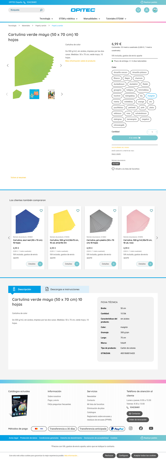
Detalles (31, 264)
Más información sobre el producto (80, 61)
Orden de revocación (138, 420)
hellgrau (130, 90)
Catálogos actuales (19, 391)
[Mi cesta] (155, 10)
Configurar (123, 455)
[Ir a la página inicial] (83, 10)
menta (116, 102)
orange (141, 102)
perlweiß (132, 107)
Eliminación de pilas (95, 408)
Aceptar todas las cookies (145, 455)
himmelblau (144, 90)
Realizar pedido (150, 2)
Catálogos (91, 412)
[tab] (24, 289)
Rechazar (109, 455)
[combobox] (24, 10)
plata (151, 107)
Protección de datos (28, 438)
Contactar (136, 413)
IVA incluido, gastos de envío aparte (127, 56)
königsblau (130, 96)
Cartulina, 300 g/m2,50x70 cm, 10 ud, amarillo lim (64, 241)
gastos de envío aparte (76, 446)
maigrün (151, 96)
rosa (128, 113)
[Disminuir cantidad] (148, 132)
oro (150, 102)
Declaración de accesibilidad (96, 438)
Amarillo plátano (139, 72)
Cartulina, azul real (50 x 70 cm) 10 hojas (27, 241)
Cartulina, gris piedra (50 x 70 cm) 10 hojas (100, 241)
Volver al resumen (18, 177)
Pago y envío (116, 154)
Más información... (71, 456)
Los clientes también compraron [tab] (27, 200)
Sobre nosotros (54, 396)
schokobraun (141, 113)
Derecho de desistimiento (71, 438)
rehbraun (117, 113)
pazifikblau (118, 107)
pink (142, 107)
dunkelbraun (119, 84)
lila (141, 96)
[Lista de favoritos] (138, 10)
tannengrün (132, 119)
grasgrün (117, 90)
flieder (145, 84)
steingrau (118, 119)
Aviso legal (13, 438)
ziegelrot (145, 119)
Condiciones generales (48, 438)
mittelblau (128, 102)
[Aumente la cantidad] (156, 132)
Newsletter (91, 396)
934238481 (32, 2)
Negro (127, 78)
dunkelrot (134, 84)
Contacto (91, 400)
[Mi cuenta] (146, 10)
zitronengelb (119, 125)
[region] (34, 72)
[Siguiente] (61, 66)
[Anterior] (7, 66)
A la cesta (133, 138)
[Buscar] (41, 10)
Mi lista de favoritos (95, 404)
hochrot (117, 96)
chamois (138, 78)
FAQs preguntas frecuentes (59, 404)
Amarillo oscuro (120, 72)
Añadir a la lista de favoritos (127, 169)
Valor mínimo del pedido (120, 147)
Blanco (117, 78)
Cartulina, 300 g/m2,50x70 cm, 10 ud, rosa (137, 241)
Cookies (113, 438)
